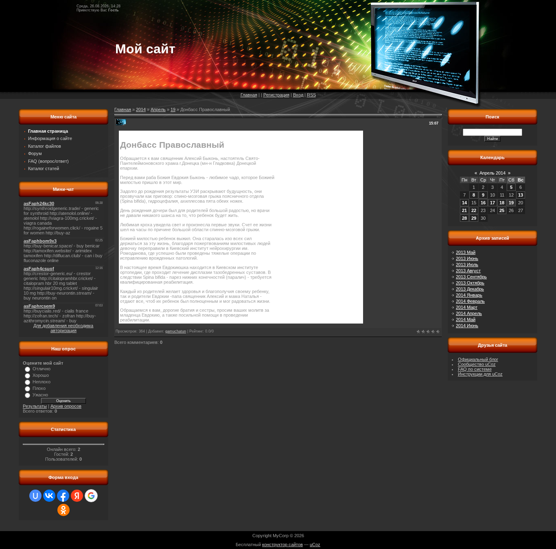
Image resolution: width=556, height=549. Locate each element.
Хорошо (41, 375)
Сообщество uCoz (477, 364)
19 (173, 109)
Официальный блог (478, 359)
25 (501, 210)
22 (473, 210)
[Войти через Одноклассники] (63, 510)
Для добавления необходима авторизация (63, 328)
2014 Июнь (467, 325)
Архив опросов (65, 406)
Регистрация (276, 94)
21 (464, 210)
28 (464, 218)
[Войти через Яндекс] (77, 496)
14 (464, 202)
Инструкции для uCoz (480, 374)
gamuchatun (175, 331)
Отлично (41, 368)
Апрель (158, 109)
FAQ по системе (475, 369)
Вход (298, 94)
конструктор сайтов (282, 544)
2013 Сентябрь (471, 276)
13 (520, 194)
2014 (141, 109)
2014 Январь (469, 295)
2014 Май (465, 319)
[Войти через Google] (91, 495)
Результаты (35, 406)
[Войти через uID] (35, 496)
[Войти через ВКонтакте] (49, 496)
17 (492, 202)
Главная (249, 94)
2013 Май (465, 252)
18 (501, 202)
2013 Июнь (467, 258)
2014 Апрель (469, 313)
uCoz (315, 544)
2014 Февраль (470, 301)
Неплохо (41, 381)
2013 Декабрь (470, 289)
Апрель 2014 (492, 173)
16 (483, 202)
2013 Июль (467, 264)
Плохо (39, 388)
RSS (311, 94)
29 (473, 218)
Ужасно (40, 394)
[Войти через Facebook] (63, 496)
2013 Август (468, 270)
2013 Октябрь (470, 282)
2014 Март (466, 307)
